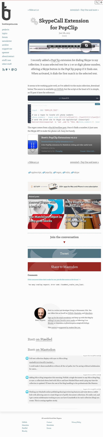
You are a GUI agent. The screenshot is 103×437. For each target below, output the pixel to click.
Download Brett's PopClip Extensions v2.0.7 (57, 142)
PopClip (55, 60)
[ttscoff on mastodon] (12, 69)
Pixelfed (24, 428)
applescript (36, 172)
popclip (48, 172)
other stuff (6, 64)
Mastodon (77, 313)
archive (5, 45)
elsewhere (88, 313)
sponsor (5, 52)
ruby (68, 172)
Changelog (58, 151)
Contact (49, 422)
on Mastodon (45, 350)
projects (5, 29)
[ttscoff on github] (6, 69)
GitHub (70, 313)
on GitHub (58, 89)
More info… (91, 151)
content (54, 328)
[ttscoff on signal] (15, 69)
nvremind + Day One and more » (84, 10)
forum (5, 37)
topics (4, 33)
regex (58, 172)
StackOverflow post (57, 127)
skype (76, 172)
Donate (82, 151)
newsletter (7, 41)
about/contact (8, 56)
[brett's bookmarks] (9, 69)
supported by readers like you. (70, 328)
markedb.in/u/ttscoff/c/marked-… (41, 362)
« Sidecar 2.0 (33, 10)
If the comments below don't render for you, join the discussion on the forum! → (54, 280)
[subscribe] (3, 69)
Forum (49, 428)
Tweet (64, 36)
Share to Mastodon (64, 267)
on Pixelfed (44, 339)
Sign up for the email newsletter (59, 318)
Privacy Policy (76, 422)
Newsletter (50, 425)
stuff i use (6, 60)
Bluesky (51, 323)
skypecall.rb (65, 98)
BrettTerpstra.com (10, 24)
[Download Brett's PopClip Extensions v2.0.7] (33, 144)
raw (97, 98)
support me (7, 48)
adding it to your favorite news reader (61, 320)
